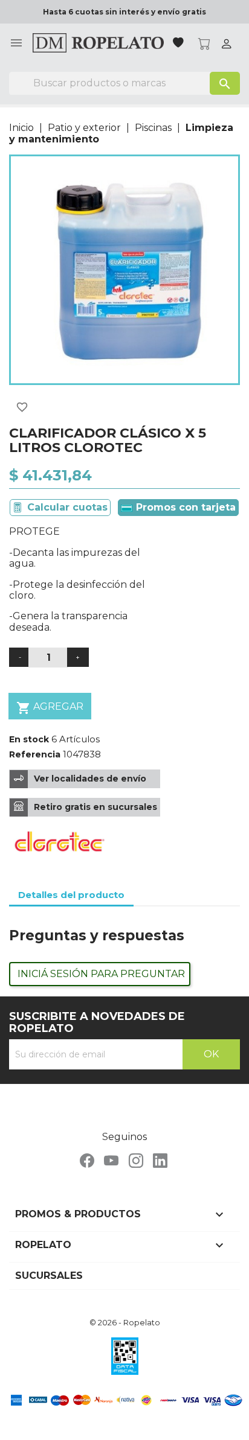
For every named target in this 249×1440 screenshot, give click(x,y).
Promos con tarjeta (184, 507)
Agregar (49, 708)
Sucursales (49, 1275)
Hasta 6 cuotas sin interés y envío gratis (124, 11)
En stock (29, 739)
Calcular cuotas (67, 507)
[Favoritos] (179, 43)
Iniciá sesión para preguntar (101, 974)
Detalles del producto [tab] (71, 894)
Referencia (34, 754)
